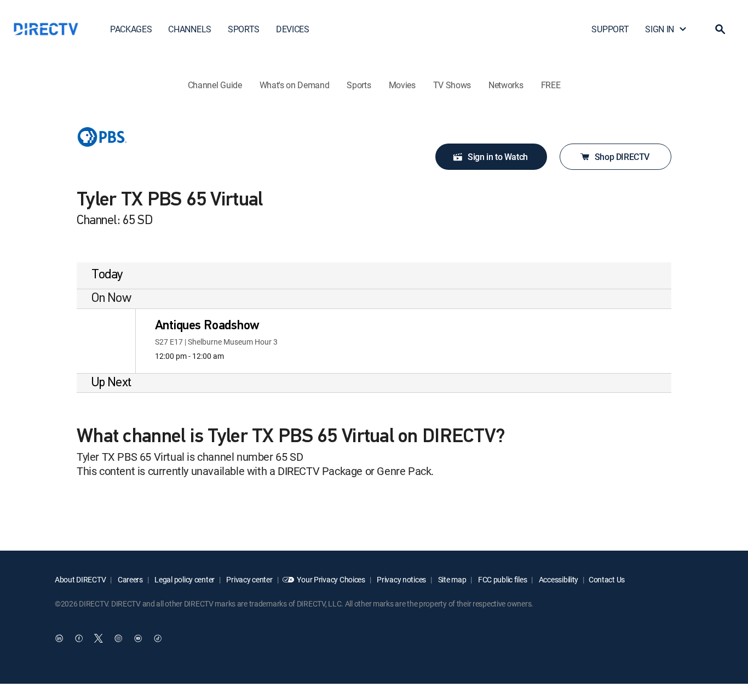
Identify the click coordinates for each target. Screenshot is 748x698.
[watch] (105, 341)
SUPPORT (610, 29)
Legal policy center (184, 579)
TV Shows (452, 85)
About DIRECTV (80, 579)
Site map (451, 579)
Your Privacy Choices (331, 579)
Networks (505, 85)
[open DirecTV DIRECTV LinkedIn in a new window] (59, 638)
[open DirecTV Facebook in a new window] (78, 638)
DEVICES (292, 29)
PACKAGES (131, 29)
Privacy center (249, 579)
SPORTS (244, 29)
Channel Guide (215, 85)
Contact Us (607, 579)
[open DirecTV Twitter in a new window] (98, 638)
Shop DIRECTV (622, 157)
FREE (551, 85)
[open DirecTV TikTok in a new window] (157, 638)
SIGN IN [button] (659, 29)
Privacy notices (401, 579)
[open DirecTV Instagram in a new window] (118, 638)
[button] (720, 29)
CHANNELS (189, 29)
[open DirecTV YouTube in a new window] (138, 638)
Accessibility (557, 579)
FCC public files (501, 579)
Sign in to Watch (498, 157)
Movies (402, 85)
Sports (359, 85)
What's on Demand (295, 85)
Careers (129, 579)
